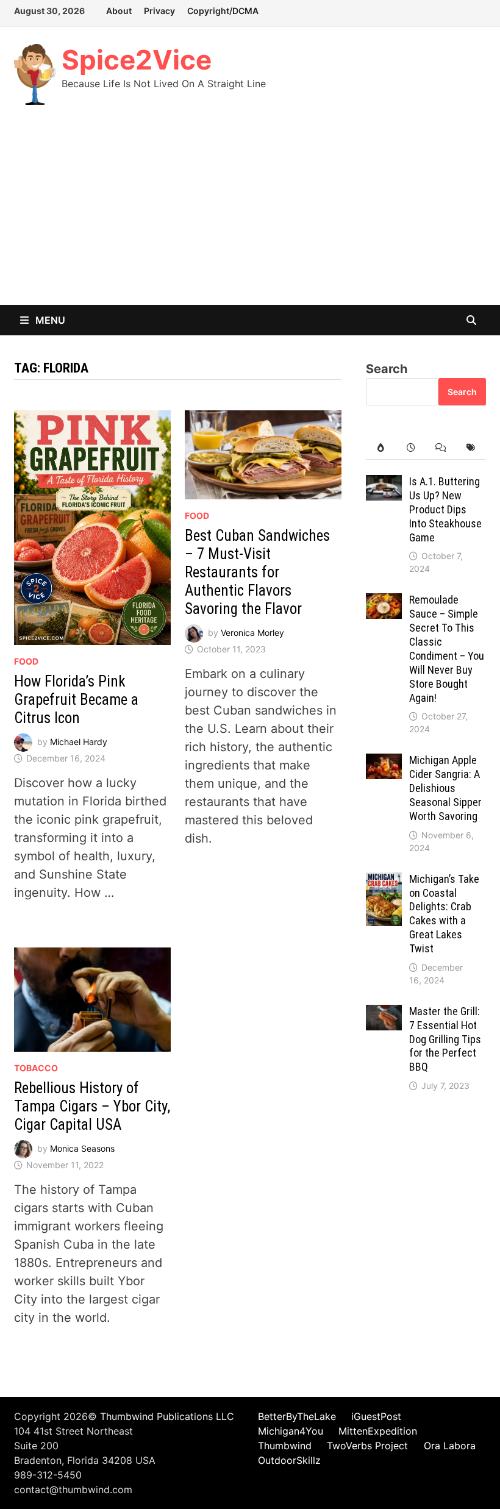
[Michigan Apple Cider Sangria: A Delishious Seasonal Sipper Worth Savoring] (384, 762)
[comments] (440, 448)
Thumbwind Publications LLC (167, 1416)
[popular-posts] (381, 448)
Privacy (159, 10)
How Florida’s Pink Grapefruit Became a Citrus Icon (76, 699)
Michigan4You (290, 1431)
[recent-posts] (411, 448)
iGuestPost (376, 1416)
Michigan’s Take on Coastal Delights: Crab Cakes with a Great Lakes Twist (444, 913)
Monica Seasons (82, 1148)
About (119, 10)
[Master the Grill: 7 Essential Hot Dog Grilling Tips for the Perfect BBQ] (384, 1014)
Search (386, 369)
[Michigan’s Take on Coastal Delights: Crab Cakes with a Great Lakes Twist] (384, 881)
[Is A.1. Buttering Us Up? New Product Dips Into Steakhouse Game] (384, 484)
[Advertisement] (250, 213)
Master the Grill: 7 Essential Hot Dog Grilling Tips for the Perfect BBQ (445, 1039)
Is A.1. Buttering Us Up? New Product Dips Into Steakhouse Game (445, 509)
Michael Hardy (78, 742)
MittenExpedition (377, 1431)
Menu (49, 320)
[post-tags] (470, 448)
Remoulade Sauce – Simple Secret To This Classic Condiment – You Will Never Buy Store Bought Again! (446, 648)
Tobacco (36, 1068)
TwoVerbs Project (367, 1445)
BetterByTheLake (297, 1416)
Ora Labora (450, 1445)
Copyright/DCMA (223, 10)
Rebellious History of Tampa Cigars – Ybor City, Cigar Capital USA (92, 1106)
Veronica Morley (252, 632)
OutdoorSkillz (289, 1460)
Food (26, 661)
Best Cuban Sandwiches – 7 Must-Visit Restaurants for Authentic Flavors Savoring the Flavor (257, 572)
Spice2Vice (137, 59)
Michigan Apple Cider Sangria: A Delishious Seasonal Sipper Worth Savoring (445, 788)
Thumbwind (285, 1445)
